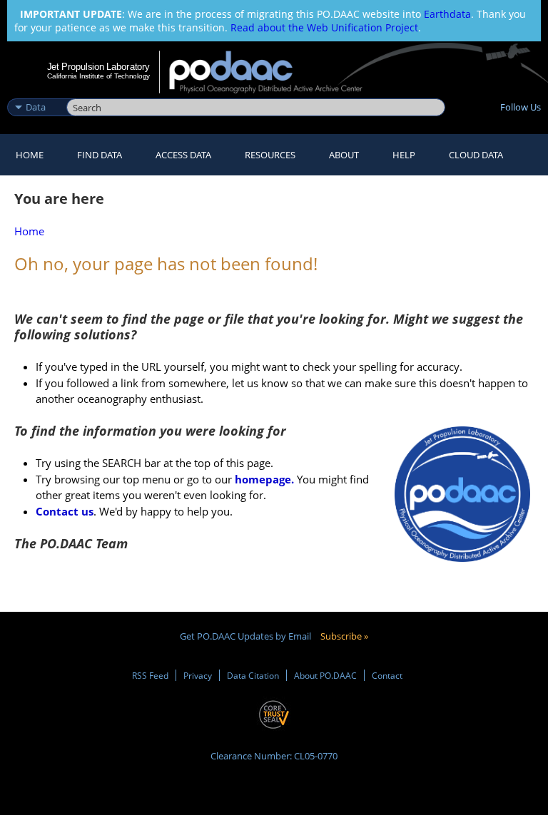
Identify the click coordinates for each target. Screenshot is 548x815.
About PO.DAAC (325, 675)
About (344, 154)
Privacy (197, 675)
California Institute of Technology (98, 76)
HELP (403, 154)
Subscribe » (344, 636)
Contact (387, 675)
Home (30, 154)
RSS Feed (150, 675)
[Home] (275, 72)
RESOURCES (270, 154)
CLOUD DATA (476, 154)
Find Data (99, 154)
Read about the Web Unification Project (324, 27)
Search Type (35, 92)
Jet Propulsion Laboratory (98, 66)
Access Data (183, 154)
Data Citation (253, 675)
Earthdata (447, 14)
